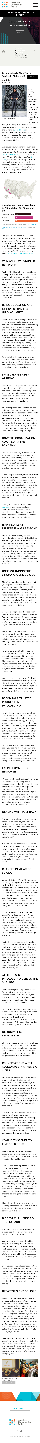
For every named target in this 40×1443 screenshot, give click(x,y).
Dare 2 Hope (19, 130)
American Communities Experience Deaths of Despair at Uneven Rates (21, 53)
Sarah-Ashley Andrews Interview (20, 254)
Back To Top (18, 1408)
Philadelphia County (10, 155)
